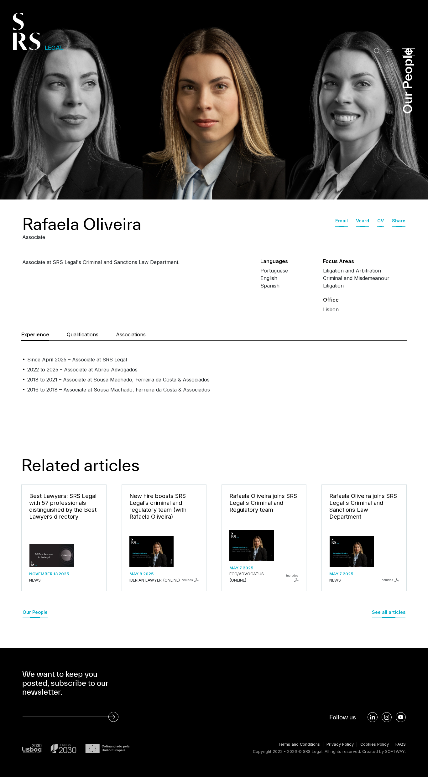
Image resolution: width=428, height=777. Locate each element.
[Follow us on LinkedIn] (373, 717)
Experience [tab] (35, 334)
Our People (35, 612)
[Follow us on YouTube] (401, 717)
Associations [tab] (131, 334)
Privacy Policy (340, 744)
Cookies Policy (374, 744)
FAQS (400, 744)
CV (380, 220)
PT (389, 51)
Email (341, 220)
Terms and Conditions (299, 744)
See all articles (388, 612)
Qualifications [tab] (82, 334)
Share (398, 220)
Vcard (362, 220)
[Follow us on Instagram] (387, 717)
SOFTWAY (395, 751)
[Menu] (408, 52)
